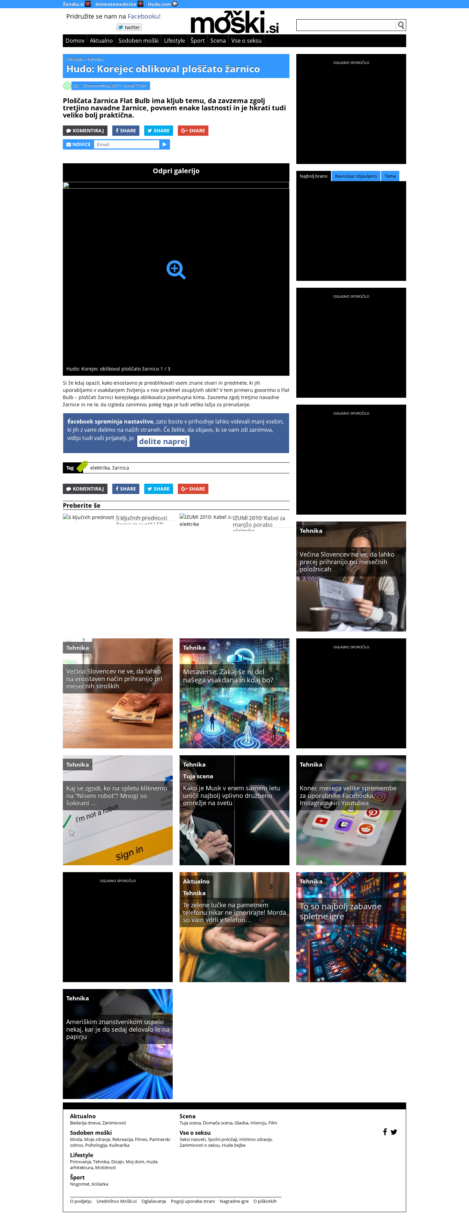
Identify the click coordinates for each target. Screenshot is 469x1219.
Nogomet (80, 1184)
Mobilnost (105, 1167)
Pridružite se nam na (113, 16)
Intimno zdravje (255, 1139)
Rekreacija (122, 1139)
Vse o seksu (246, 40)
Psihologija (96, 1145)
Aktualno (101, 40)
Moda (76, 1139)
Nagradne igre (234, 1201)
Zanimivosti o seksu (200, 1145)
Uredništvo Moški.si (116, 1201)
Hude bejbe (233, 1145)
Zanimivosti (114, 1123)
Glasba (241, 1123)
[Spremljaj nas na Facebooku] (386, 1133)
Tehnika (95, 59)
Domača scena (217, 1123)
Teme (390, 176)
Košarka (100, 1184)
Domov (75, 40)
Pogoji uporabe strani (193, 1201)
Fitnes (141, 1139)
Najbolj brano (314, 176)
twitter (132, 27)
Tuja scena (198, 776)
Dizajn (117, 1161)
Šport (198, 40)
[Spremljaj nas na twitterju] (394, 1133)
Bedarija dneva (85, 1123)
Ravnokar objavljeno (356, 176)
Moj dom (135, 1161)
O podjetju (81, 1201)
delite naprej (163, 441)
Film (272, 1123)
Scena (218, 40)
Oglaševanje (153, 1201)
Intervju (258, 1123)
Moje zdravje (97, 1139)
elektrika (100, 467)
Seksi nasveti (193, 1139)
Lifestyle (174, 40)
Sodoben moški (138, 40)
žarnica (120, 467)
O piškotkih (265, 1201)
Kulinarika (119, 1145)
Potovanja (80, 1161)
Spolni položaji (222, 1139)
